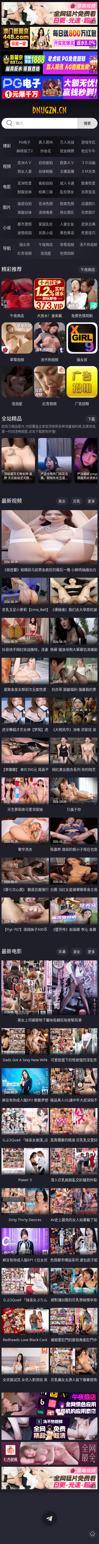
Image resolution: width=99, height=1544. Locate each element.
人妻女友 (67, 224)
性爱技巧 (88, 232)
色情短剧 (67, 253)
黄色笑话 (67, 232)
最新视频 (12, 500)
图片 (7, 207)
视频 (7, 166)
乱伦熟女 (67, 191)
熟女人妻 (25, 171)
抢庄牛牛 (88, 150)
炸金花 (45, 150)
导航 (7, 248)
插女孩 (24, 244)
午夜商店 (46, 244)
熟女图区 (67, 212)
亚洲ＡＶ (25, 162)
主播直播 (67, 171)
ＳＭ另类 (88, 171)
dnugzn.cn (49, 110)
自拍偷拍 (46, 162)
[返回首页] (92, 1534)
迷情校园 (25, 232)
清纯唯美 (46, 212)
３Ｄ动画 (88, 162)
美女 (61, 501)
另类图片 (88, 212)
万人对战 (67, 142)
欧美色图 (67, 203)
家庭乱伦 (46, 224)
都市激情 (25, 224)
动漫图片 (88, 203)
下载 (91, 419)
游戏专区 (88, 142)
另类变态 (88, 191)
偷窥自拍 (25, 203)
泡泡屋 (45, 253)
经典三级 (46, 191)
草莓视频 (67, 244)
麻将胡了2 (24, 150)
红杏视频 (25, 253)
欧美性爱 (88, 183)
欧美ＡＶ (67, 162)
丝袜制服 (46, 171)
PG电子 (24, 142)
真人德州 (46, 142)
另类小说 (46, 232)
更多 (91, 501)
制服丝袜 (25, 191)
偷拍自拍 (46, 183)
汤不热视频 (88, 244)
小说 (7, 228)
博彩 (7, 146)
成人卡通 (67, 183)
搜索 (87, 123)
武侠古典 (88, 224)
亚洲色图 (46, 203)
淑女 (76, 951)
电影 (7, 187)
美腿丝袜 (25, 212)
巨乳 (76, 501)
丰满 (61, 951)
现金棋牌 (67, 150)
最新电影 (12, 951)
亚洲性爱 (25, 183)
